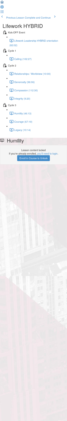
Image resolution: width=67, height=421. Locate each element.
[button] (2, 3)
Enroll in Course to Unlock (33, 158)
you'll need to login (47, 153)
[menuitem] (2, 8)
